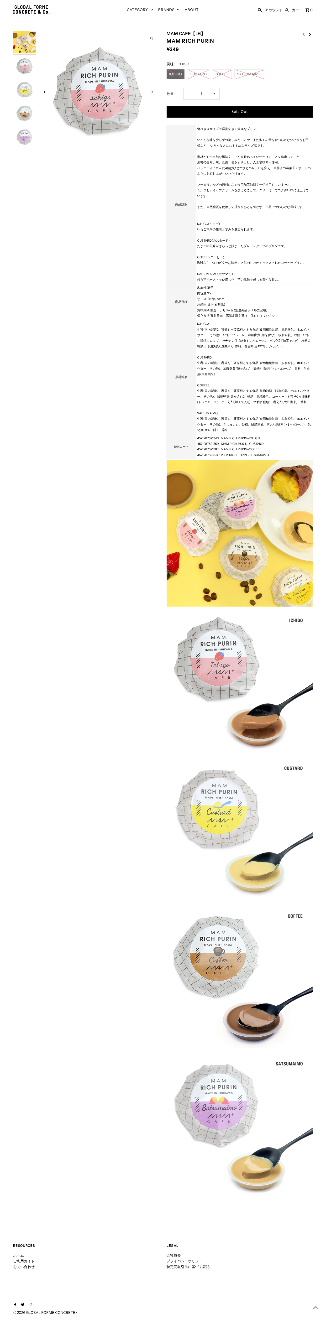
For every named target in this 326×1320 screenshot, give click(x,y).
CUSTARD (198, 74)
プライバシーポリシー (184, 1261)
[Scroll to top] (315, 1307)
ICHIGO (175, 74)
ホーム (18, 1255)
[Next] (151, 92)
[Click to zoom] (151, 38)
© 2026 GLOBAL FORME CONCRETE (44, 1312)
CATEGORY (137, 9)
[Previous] (44, 92)
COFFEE (222, 74)
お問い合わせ (24, 1266)
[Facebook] (14, 1305)
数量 (170, 93)
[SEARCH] (260, 10)
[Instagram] (30, 1305)
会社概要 (174, 1255)
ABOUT (192, 9)
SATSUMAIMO (249, 74)
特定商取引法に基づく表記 (188, 1266)
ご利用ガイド (24, 1261)
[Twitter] (22, 1305)
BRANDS (166, 9)
